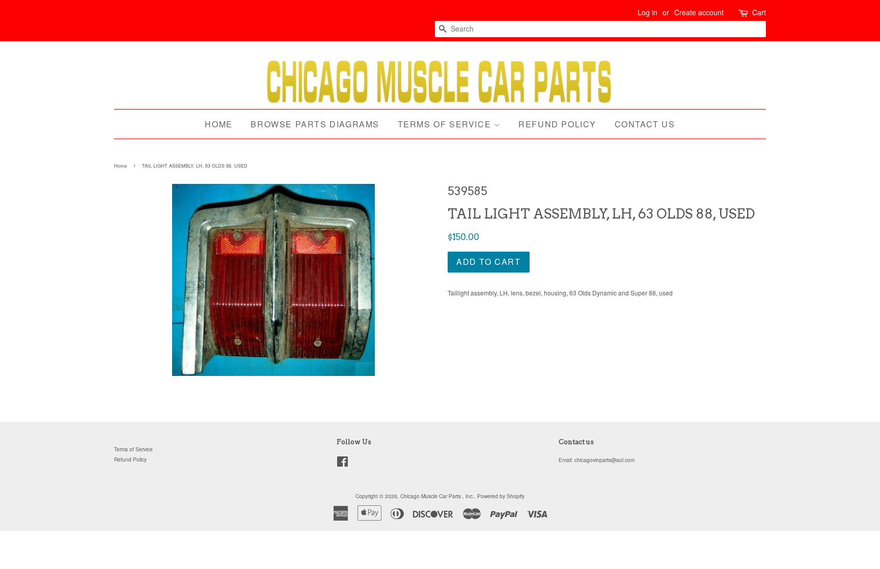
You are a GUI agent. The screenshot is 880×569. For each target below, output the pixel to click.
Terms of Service (446, 124)
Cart (759, 12)
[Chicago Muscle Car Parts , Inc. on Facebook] (342, 464)
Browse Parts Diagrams (315, 124)
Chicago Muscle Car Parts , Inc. (437, 496)
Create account (699, 12)
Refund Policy (557, 124)
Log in (647, 12)
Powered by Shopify (501, 496)
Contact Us (645, 124)
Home (218, 124)
